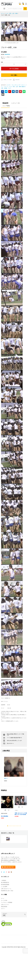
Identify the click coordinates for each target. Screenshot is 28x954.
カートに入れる (14, 68)
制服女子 (23, 86)
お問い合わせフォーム (6, 888)
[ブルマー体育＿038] (2, 91)
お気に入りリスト (5, 904)
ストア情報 (6, 105)
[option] (7, 808)
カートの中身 (4, 900)
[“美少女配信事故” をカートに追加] (5, 810)
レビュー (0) (15, 103)
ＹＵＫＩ (16, 810)
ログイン (3, 908)
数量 (2, 62)
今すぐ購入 (14, 75)
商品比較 (17, 79)
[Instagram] (11, 872)
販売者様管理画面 (5, 884)
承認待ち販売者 (4, 813)
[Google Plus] (6, 872)
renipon (7, 54)
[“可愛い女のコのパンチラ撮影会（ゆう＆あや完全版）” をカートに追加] (19, 807)
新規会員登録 (4, 906)
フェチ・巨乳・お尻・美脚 (15, 86)
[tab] (5, 103)
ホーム (2, 898)
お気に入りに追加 (8, 79)
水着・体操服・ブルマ (6, 88)
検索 (25, 8)
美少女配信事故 (4, 816)
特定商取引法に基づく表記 (7, 890)
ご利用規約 (3, 880)
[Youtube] (9, 872)
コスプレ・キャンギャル (12, 84)
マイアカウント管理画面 (6, 902)
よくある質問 (4, 886)
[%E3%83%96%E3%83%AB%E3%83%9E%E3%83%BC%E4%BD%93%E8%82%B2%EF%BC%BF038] (6, 91)
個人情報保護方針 (5, 882)
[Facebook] (1, 872)
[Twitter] (4, 872)
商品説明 (5, 103)
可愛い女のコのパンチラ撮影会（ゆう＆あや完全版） (21, 813)
